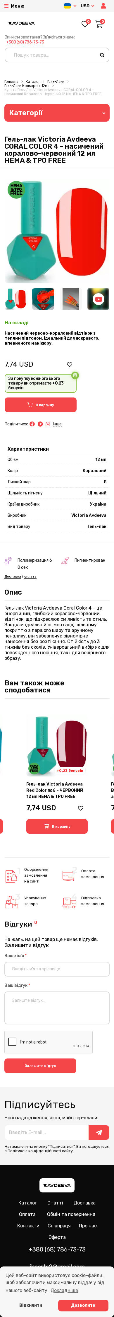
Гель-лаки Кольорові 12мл (26, 86)
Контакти (28, 1226)
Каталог (33, 82)
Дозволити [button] (83, 1305)
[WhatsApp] (48, 424)
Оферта (57, 1237)
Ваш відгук (17, 985)
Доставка (12, 576)
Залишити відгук (40, 1066)
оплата (30, 576)
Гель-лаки (55, 82)
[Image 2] (43, 298)
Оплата (27, 1214)
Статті (55, 1203)
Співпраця (59, 1226)
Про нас (88, 1226)
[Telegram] (40, 424)
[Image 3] (70, 298)
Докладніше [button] (64, 1290)
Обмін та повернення (71, 1214)
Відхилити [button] (30, 1305)
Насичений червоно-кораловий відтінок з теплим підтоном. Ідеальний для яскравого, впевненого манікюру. (52, 338)
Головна (11, 82)
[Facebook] (32, 424)
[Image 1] (15, 298)
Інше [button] (57, 424)
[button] (104, 6)
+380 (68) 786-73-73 (25, 42)
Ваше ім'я (15, 955)
